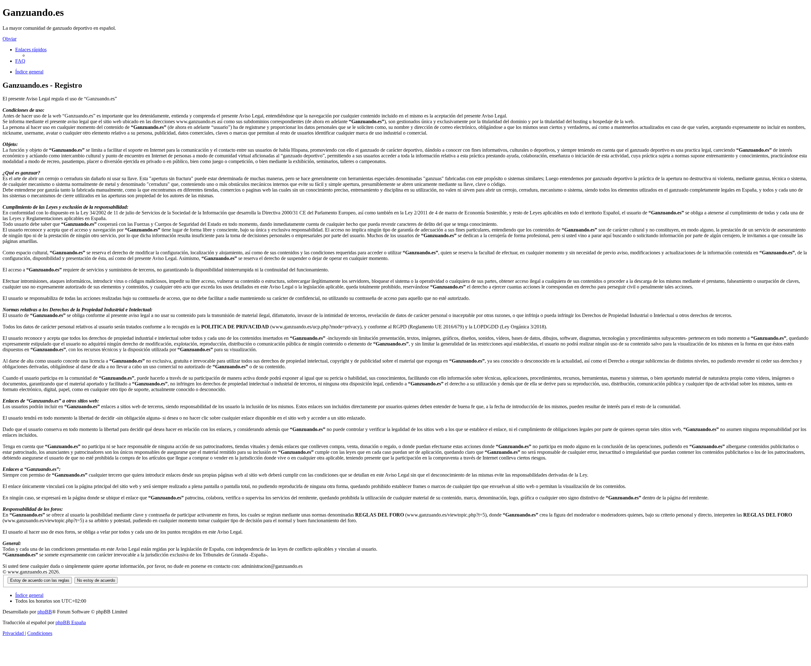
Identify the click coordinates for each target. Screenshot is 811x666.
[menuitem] (20, 61)
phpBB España (70, 622)
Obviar (9, 38)
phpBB (44, 611)
